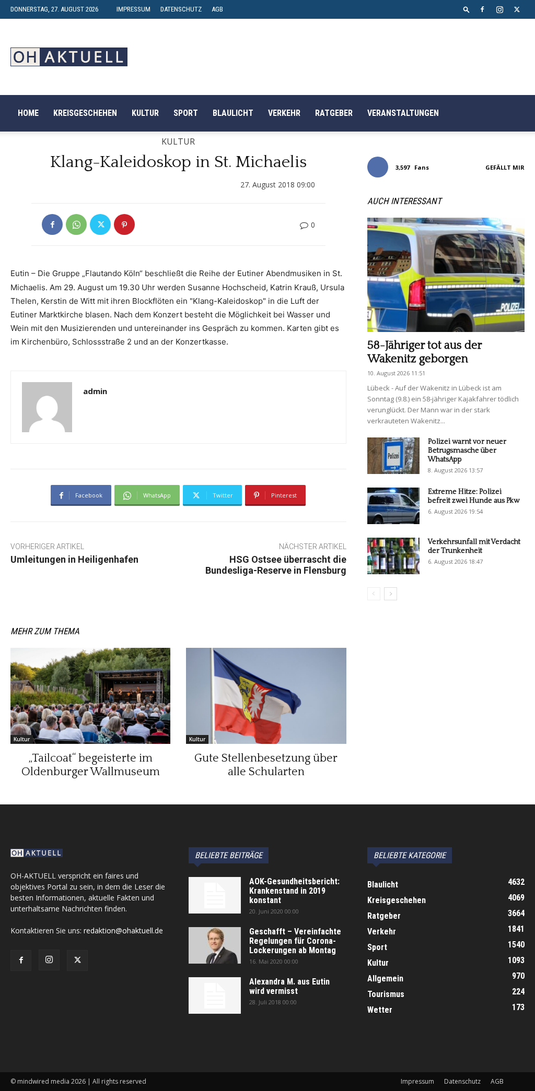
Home (28, 113)
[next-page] (390, 593)
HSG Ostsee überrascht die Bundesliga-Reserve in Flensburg (275, 565)
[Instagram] (499, 9)
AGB (217, 9)
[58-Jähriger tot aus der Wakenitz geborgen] (446, 275)
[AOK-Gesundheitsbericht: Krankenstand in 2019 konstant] (215, 895)
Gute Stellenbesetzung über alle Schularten (266, 765)
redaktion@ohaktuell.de (123, 930)
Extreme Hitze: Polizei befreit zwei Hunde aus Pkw (473, 496)
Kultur (145, 113)
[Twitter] (517, 9)
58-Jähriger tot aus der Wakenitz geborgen (424, 352)
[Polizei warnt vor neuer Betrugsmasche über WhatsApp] (393, 455)
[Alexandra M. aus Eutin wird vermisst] (215, 995)
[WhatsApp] (76, 224)
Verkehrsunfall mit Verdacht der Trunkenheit (474, 546)
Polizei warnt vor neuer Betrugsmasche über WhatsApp (467, 450)
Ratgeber (334, 113)
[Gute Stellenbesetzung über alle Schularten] (266, 696)
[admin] (47, 407)
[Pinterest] (124, 224)
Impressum (133, 9)
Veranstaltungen (403, 113)
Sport (185, 113)
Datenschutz (181, 9)
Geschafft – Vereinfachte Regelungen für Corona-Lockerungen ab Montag (295, 941)
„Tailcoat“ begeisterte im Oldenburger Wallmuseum (90, 765)
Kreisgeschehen (85, 113)
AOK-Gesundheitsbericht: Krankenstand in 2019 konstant (294, 890)
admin (95, 391)
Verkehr (284, 113)
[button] (466, 9)
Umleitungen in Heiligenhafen (74, 559)
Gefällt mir (505, 167)
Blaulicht (233, 113)
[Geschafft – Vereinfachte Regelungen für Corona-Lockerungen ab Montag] (215, 945)
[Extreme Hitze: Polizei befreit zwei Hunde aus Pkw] (393, 506)
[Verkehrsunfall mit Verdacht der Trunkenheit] (393, 556)
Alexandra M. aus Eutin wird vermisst (289, 986)
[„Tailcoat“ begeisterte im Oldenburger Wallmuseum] (90, 696)
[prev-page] (373, 593)
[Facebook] (482, 9)
